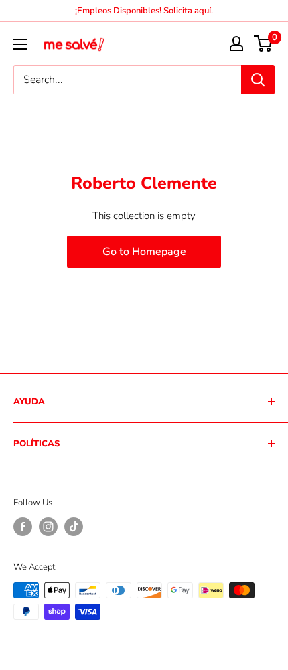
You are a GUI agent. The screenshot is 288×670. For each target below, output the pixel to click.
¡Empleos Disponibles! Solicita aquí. (144, 11)
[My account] (236, 43)
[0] (263, 43)
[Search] (258, 79)
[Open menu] (20, 44)
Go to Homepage (144, 251)
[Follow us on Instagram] (48, 526)
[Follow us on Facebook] (22, 526)
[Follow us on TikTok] (73, 526)
